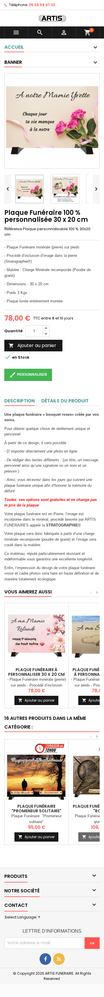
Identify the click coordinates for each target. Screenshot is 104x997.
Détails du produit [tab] (65, 400)
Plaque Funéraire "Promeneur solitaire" (36, 808)
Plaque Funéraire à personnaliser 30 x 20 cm (36, 672)
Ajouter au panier (32, 345)
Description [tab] (19, 400)
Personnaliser (28, 374)
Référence (13, 229)
